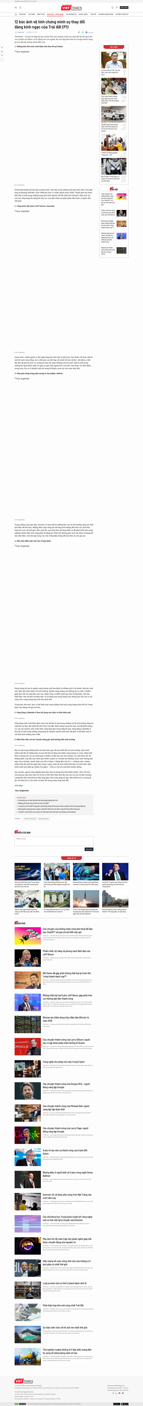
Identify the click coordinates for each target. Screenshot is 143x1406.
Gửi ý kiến (89, 1114)
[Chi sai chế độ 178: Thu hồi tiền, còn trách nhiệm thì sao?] (113, 60)
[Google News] (89, 32)
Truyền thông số (121, 14)
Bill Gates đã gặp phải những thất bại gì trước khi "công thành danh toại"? (108, 224)
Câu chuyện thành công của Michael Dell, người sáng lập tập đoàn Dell (66, 1373)
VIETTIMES (71, 8)
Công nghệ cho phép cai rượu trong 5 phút (64, 1326)
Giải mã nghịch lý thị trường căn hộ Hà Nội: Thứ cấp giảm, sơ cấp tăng (114, 1176)
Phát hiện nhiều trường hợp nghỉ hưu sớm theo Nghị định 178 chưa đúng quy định (110, 99)
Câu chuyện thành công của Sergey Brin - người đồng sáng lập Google (66, 1350)
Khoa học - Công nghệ (55, 14)
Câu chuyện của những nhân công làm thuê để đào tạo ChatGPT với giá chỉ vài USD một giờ (108, 199)
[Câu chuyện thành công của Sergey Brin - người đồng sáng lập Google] (28, 1356)
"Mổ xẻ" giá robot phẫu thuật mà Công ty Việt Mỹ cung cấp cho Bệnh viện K (27, 1177)
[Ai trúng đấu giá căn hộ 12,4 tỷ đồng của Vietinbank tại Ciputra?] (57, 1164)
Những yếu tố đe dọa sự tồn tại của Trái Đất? (33, 1068)
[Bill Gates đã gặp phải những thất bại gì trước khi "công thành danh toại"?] (121, 223)
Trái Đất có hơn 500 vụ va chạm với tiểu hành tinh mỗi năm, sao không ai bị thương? (47, 1077)
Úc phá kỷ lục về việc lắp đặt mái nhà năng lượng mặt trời (38, 1065)
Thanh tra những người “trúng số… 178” (109, 154)
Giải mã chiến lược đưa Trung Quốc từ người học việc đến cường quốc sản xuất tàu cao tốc (27, 1150)
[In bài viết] (82, 32)
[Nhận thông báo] (112, 7)
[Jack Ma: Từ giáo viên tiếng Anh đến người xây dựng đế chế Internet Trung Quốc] (115, 1136)
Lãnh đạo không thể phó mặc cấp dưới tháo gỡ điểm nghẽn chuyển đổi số (57, 1150)
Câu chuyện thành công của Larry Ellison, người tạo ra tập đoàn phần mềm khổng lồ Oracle (66, 1306)
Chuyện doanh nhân (105, 14)
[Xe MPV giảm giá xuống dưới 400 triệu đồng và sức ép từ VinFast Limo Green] (113, 114)
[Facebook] (79, 32)
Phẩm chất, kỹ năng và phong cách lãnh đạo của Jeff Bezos (108, 213)
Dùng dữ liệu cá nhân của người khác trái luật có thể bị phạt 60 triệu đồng (86, 1149)
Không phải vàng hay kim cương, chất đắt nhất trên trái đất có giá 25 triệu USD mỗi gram (49, 1074)
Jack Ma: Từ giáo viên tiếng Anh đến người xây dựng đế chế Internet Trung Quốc (114, 1150)
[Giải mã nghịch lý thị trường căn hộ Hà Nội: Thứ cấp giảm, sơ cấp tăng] (115, 1164)
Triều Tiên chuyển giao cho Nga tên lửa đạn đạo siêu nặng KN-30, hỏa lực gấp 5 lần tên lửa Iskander (86, 1177)
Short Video (83, 14)
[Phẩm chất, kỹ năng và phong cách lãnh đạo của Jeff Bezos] (121, 213)
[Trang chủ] (16, 14)
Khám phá (20, 1188)
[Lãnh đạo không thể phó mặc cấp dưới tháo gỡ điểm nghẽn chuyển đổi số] (57, 1136)
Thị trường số (71, 14)
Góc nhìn (31, 14)
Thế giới (93, 14)
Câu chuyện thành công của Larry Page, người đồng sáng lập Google (65, 1395)
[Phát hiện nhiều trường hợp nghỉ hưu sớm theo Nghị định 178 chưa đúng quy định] (113, 86)
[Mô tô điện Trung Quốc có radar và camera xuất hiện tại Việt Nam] (113, 166)
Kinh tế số (41, 14)
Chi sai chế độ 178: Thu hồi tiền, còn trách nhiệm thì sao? (110, 72)
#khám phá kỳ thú (44, 1084)
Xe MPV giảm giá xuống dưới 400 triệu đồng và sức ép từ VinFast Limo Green (109, 128)
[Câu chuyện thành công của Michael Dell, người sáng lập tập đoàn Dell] (28, 1378)
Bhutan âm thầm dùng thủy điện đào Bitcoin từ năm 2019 (108, 251)
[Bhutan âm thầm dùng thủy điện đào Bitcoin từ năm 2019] (121, 250)
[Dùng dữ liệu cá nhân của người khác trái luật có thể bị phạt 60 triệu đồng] (86, 1136)
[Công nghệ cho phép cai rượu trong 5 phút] (28, 1334)
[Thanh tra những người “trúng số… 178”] (113, 142)
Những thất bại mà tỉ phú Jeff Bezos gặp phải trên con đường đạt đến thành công (107, 237)
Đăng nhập (124, 7)
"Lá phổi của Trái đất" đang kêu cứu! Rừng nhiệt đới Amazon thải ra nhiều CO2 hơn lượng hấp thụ (51, 1071)
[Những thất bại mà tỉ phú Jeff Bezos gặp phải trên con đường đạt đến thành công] (121, 236)
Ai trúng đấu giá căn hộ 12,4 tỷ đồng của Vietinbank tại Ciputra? (56, 1176)
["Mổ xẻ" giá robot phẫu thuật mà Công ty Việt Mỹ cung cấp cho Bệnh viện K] (28, 1164)
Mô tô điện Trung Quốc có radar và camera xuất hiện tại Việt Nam (110, 179)
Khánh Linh (21, 32)
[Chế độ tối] (117, 7)
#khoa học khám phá (30, 1084)
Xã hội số (22, 14)
